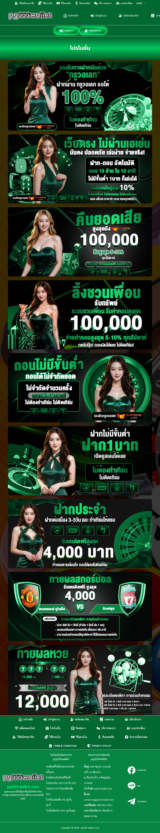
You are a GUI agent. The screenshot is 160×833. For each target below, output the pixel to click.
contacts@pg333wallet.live (99, 799)
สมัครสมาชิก (131, 15)
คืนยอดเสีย (84, 3)
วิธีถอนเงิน (66, 3)
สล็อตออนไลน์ (27, 728)
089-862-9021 (105, 805)
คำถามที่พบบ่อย (138, 737)
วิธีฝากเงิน (47, 3)
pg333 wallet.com (23, 786)
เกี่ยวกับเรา (135, 719)
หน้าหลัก (73, 15)
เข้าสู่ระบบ (101, 15)
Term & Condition (65, 745)
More (139, 3)
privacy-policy (101, 745)
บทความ (109, 719)
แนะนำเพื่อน (127, 3)
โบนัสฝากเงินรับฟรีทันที (58, 777)
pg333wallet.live (103, 788)
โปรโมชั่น (55, 728)
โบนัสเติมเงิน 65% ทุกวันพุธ (60, 810)
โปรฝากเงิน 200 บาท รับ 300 (61, 783)
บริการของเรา (105, 3)
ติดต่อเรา (81, 728)
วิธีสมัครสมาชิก (26, 3)
